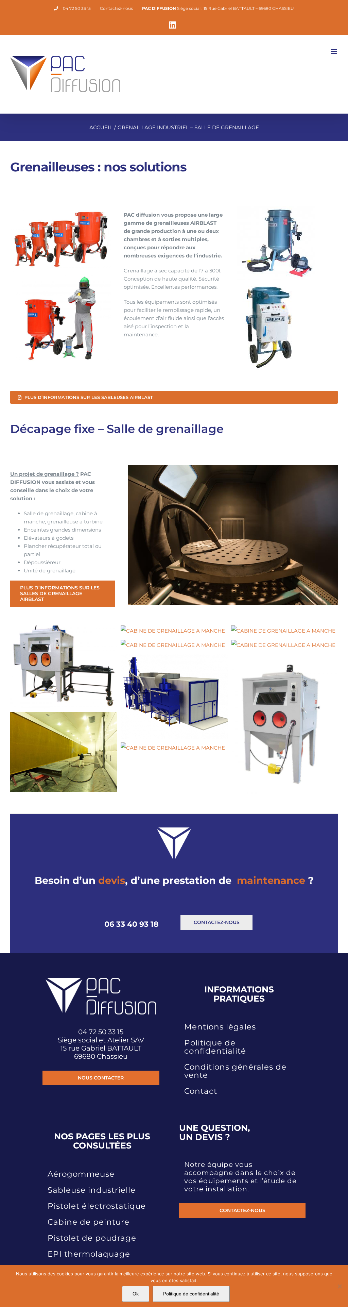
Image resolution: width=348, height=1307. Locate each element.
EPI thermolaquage (89, 1254)
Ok (136, 1293)
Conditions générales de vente (235, 1071)
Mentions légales (220, 1027)
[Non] (339, 1286)
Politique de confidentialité (215, 1047)
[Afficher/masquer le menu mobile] (334, 51)
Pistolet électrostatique (97, 1206)
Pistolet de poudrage (92, 1238)
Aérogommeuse (81, 1174)
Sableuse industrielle (92, 1190)
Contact (200, 1091)
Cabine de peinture (88, 1222)
